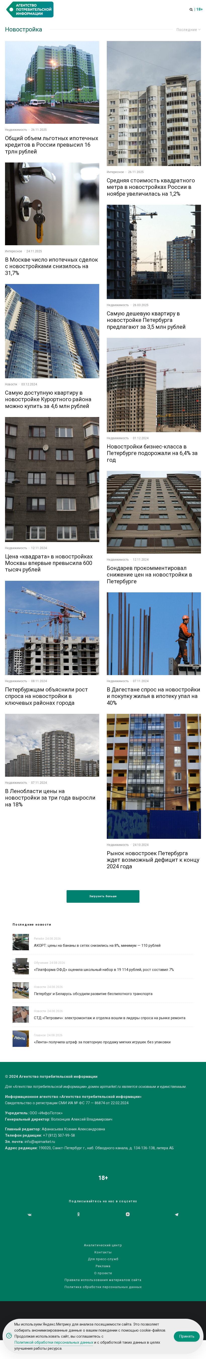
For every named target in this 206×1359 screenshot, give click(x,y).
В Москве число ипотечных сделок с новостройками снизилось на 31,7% (51, 266)
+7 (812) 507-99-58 (59, 1135)
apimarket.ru (110, 1086)
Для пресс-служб (103, 1259)
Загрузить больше (103, 896)
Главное (40, 1035)
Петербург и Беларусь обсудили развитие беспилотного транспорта (93, 994)
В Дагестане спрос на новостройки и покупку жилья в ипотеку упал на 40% (153, 696)
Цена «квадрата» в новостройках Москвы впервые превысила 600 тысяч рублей (49, 563)
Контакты (103, 1252)
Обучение (41, 963)
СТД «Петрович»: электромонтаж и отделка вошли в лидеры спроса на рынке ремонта (109, 1018)
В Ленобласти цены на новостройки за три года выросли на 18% (50, 798)
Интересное (13, 251)
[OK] (78, 1214)
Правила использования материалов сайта (103, 1280)
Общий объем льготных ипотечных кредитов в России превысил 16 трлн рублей (51, 145)
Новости (11, 384)
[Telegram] (176, 1214)
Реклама (103, 1266)
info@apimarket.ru (40, 1141)
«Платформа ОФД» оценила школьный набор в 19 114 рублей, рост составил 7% (104, 969)
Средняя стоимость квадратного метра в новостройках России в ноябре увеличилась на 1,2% (151, 187)
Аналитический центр (103, 1245)
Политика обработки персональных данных (103, 1287)
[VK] (29, 1214)
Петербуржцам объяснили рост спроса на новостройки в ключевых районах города (46, 696)
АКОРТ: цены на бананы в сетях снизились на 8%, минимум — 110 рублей (97, 945)
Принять (186, 1336)
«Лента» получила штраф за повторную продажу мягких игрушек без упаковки (102, 1042)
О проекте (103, 1273)
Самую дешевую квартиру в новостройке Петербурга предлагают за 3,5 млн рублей (146, 320)
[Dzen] (128, 1214)
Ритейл (39, 938)
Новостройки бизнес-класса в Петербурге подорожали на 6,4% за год (152, 453)
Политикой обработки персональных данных (53, 1342)
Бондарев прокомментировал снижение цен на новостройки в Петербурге (149, 575)
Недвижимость (16, 130)
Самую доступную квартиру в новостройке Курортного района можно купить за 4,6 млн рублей (48, 399)
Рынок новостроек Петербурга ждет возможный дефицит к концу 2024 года (153, 860)
